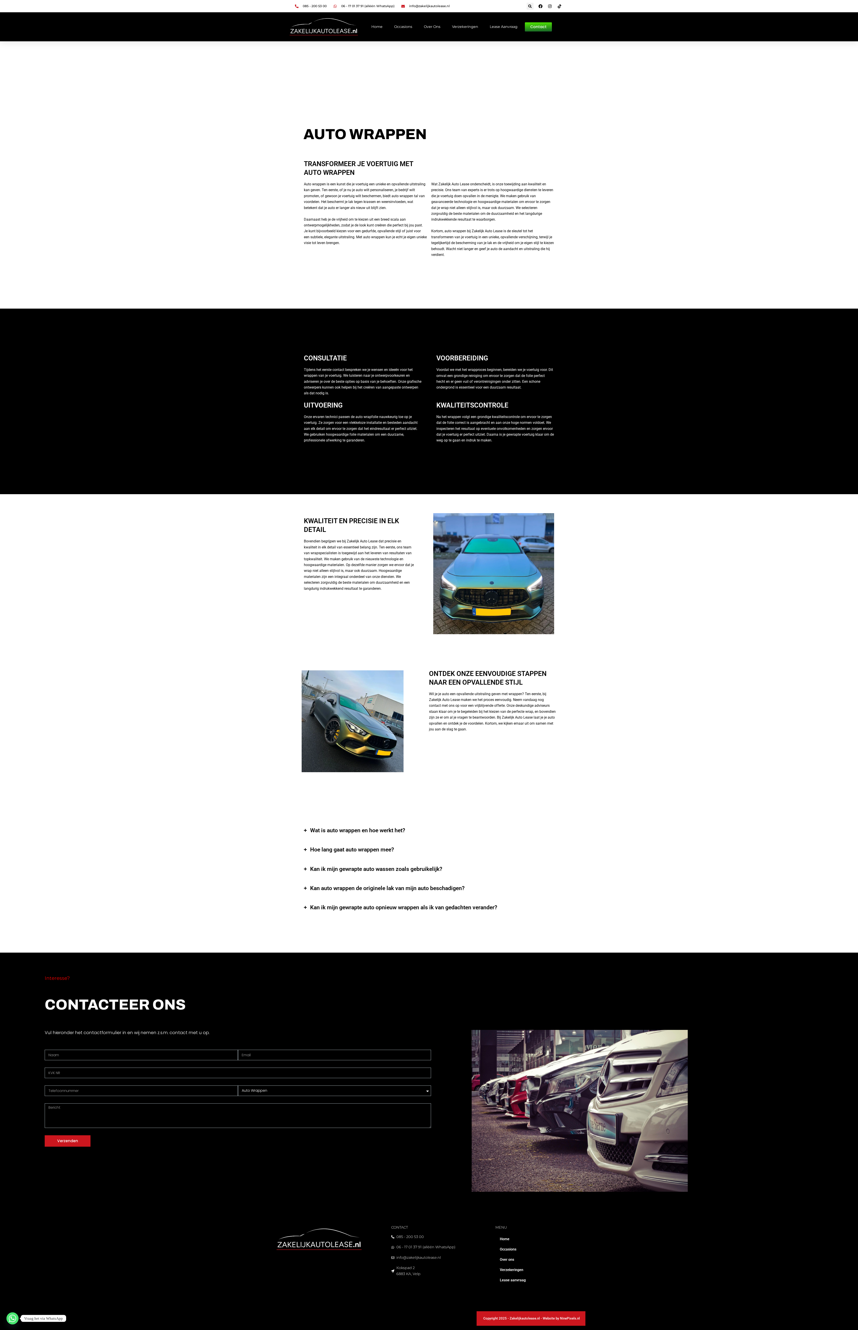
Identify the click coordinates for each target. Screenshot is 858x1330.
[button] (530, 6)
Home (377, 27)
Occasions (403, 27)
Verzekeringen (465, 27)
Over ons (432, 27)
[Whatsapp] (12, 1318)
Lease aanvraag (503, 27)
